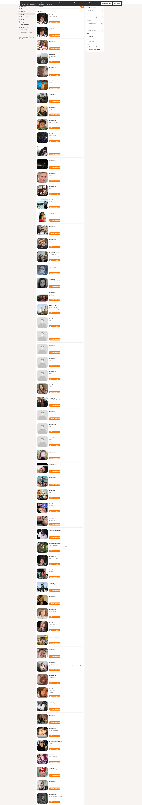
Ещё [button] (25, 34)
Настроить (117, 3)
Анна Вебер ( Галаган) (55, 517)
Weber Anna (52, 266)
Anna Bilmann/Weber (54, 543)
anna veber (52, 437)
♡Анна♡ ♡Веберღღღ (55, 530)
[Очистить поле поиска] (79, 6)
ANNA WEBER (53, 305)
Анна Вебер (52, 385)
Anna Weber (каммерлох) (56, 504)
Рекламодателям (23, 32)
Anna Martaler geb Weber (56, 741)
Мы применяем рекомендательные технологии (26, 37)
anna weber (52, 54)
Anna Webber (52, 424)
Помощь (30, 32)
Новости (21, 34)
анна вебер (52, 451)
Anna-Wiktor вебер (54, 252)
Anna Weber (52, 15)
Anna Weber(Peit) (54, 636)
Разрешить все (106, 3)
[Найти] (82, 6)
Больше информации (45, 4)
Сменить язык (22, 29)
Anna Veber (52, 279)
